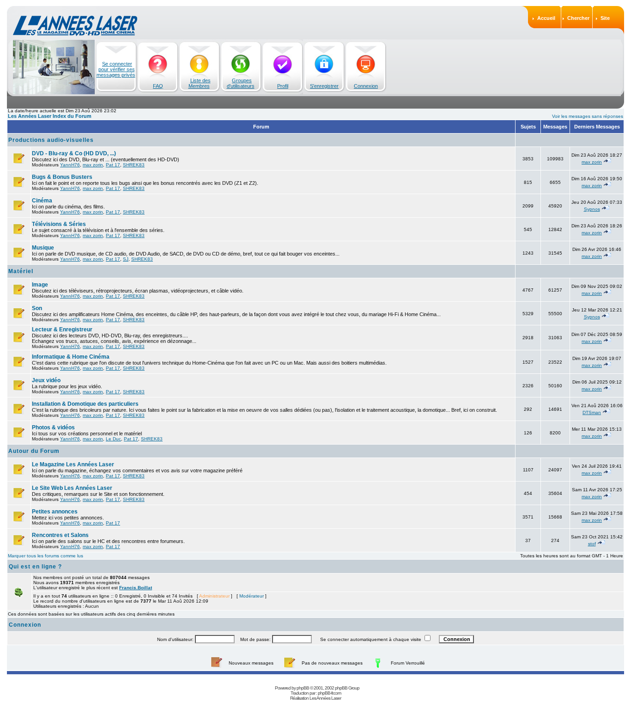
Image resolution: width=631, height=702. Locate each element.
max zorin (93, 164)
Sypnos (592, 209)
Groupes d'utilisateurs (241, 83)
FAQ (158, 86)
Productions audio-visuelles (51, 140)
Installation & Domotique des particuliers (85, 404)
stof (592, 543)
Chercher (578, 18)
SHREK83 (134, 164)
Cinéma (42, 200)
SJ (125, 259)
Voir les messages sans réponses (587, 116)
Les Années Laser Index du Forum (49, 116)
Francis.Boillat (135, 587)
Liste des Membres (199, 83)
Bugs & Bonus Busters (62, 177)
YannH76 (70, 164)
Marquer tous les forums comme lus (45, 555)
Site (605, 18)
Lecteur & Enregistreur (62, 329)
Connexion (366, 86)
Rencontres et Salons (60, 535)
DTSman (591, 412)
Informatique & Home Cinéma (70, 357)
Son (37, 308)
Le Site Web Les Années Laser (72, 488)
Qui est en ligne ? (35, 566)
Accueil (546, 18)
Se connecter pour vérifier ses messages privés (116, 69)
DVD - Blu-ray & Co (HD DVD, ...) (74, 153)
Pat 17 (113, 164)
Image (40, 284)
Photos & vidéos (53, 427)
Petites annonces (55, 511)
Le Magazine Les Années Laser (73, 464)
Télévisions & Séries (59, 224)
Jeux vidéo (46, 380)
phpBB (303, 687)
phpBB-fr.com (329, 693)
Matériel (20, 271)
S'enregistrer (324, 86)
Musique (43, 247)
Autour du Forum (34, 451)
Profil (282, 86)
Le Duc (113, 438)
